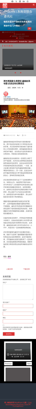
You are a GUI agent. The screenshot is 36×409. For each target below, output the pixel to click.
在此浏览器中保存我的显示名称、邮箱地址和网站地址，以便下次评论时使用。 (17, 328)
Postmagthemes (18, 406)
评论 (5, 282)
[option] (12, 41)
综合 (5, 257)
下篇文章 (26, 269)
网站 (4, 318)
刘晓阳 (8, 97)
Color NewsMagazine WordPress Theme (19, 403)
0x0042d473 (12, 41)
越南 (9, 257)
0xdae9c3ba (22, 41)
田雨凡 (15, 354)
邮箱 (5, 310)
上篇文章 (9, 269)
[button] (29, 28)
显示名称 (6, 302)
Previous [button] (8, 364)
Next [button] (29, 364)
